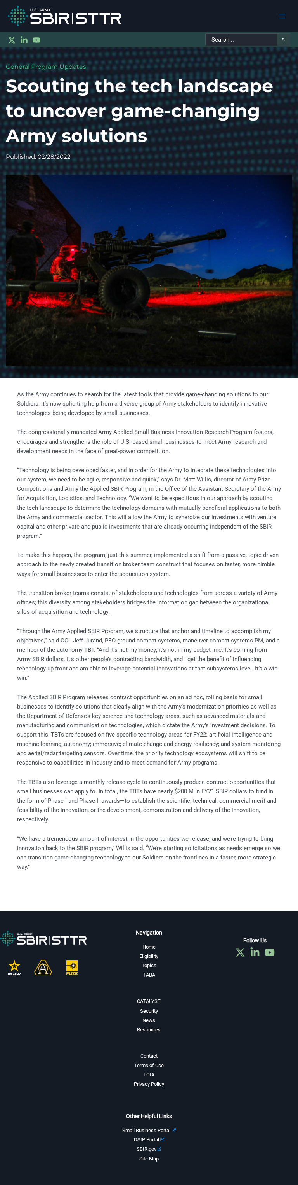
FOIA (149, 1075)
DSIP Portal (146, 1140)
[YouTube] (36, 40)
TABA (149, 975)
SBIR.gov (146, 1149)
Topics (149, 965)
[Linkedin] (24, 40)
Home (149, 947)
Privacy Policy (149, 1084)
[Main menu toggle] (282, 16)
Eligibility (148, 956)
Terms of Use (149, 1065)
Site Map (149, 1159)
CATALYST (149, 1001)
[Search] (283, 40)
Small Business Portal (146, 1130)
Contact (149, 1056)
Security (149, 1011)
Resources (149, 1030)
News (148, 1020)
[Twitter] (12, 40)
